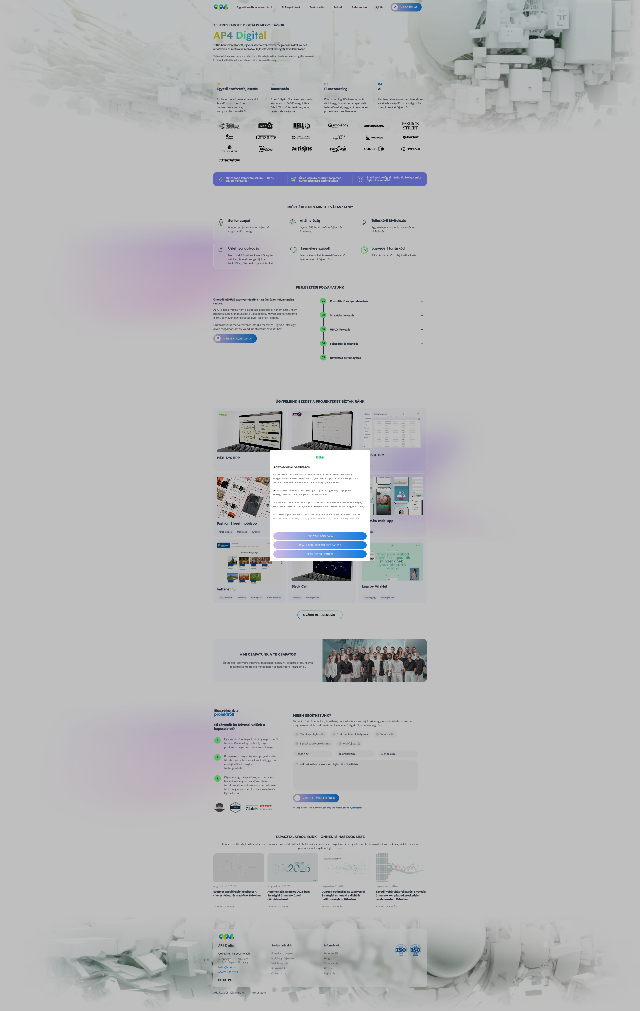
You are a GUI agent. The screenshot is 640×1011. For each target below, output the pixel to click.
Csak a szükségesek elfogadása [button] (320, 545)
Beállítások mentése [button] (320, 554)
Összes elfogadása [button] (320, 536)
